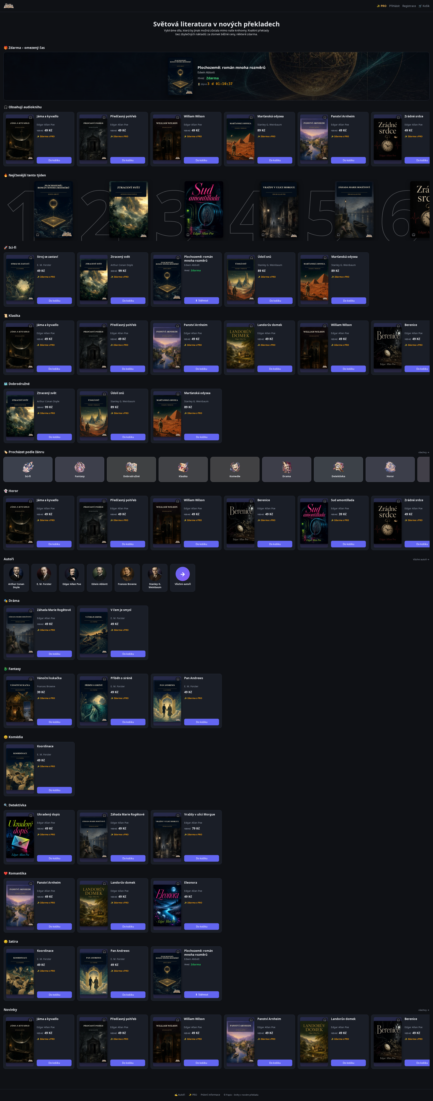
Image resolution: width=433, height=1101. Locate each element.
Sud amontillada (342, 500)
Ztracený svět (120, 257)
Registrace (409, 6)
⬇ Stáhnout (201, 300)
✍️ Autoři (180, 1094)
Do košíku (54, 160)
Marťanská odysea (270, 116)
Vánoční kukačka (49, 678)
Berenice (411, 325)
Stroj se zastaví (47, 257)
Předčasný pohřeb (123, 116)
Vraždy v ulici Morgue (199, 814)
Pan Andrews (193, 678)
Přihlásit (394, 6)
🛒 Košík (424, 6)
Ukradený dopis (48, 814)
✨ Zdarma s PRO (46, 136)
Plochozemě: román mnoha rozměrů (198, 259)
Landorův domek (269, 325)
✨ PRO (381, 6)
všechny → (423, 452)
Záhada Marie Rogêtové (54, 610)
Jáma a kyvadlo (48, 116)
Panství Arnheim (343, 116)
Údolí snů (264, 257)
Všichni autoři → (421, 559)
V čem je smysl (121, 610)
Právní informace (210, 1094)
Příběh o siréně (121, 678)
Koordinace (45, 746)
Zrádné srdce (414, 116)
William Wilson (194, 116)
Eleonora (190, 882)
